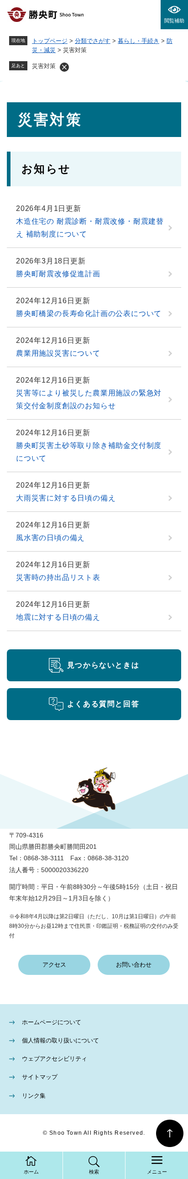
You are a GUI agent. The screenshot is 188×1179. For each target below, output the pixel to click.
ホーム (31, 1171)
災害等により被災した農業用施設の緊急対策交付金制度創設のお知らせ (89, 399)
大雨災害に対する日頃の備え (65, 498)
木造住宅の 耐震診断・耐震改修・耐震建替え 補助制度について (90, 227)
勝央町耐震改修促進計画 (58, 274)
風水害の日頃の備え (50, 538)
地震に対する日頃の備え (58, 617)
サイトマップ (39, 1077)
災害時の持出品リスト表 (58, 577)
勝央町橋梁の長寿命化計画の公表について (89, 313)
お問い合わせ (133, 964)
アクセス (54, 964)
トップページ (50, 40)
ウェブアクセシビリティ (54, 1058)
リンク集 (34, 1095)
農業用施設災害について (58, 353)
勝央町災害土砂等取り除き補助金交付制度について (89, 452)
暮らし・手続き (138, 40)
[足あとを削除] (64, 67)
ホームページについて (51, 1022)
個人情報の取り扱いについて (60, 1040)
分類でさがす (92, 40)
